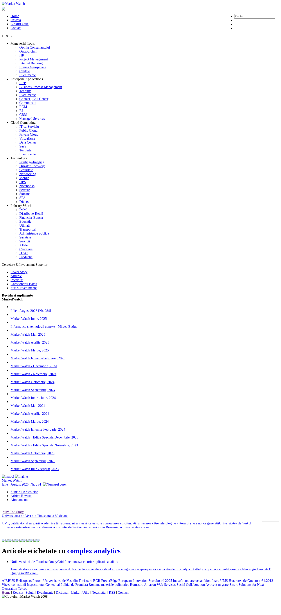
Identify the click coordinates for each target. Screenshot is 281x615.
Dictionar (62, 592)
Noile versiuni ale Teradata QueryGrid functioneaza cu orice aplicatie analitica (65, 562)
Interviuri (17, 280)
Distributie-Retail (31, 213)
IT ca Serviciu (29, 126)
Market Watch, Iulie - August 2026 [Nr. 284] (22, 482)
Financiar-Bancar (31, 217)
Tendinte (25, 91)
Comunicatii (27, 103)
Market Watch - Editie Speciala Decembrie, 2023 (44, 437)
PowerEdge (109, 580)
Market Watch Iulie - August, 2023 (35, 469)
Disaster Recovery (32, 166)
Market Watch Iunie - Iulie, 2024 (33, 398)
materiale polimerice (115, 584)
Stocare (24, 194)
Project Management (33, 59)
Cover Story (19, 272)
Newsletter (99, 592)
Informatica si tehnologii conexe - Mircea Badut (44, 326)
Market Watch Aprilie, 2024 (30, 413)
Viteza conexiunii (14, 584)
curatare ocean (194, 580)
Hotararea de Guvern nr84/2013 (251, 580)
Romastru (136, 584)
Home (15, 16)
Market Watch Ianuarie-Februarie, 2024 (38, 429)
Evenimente (27, 75)
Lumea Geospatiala (32, 67)
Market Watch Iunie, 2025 (29, 318)
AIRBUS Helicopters (17, 580)
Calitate (24, 71)
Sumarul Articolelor (24, 492)
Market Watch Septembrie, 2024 (33, 390)
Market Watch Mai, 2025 (28, 334)
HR (21, 55)
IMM (23, 209)
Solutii (29, 592)
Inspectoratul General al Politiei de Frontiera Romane (63, 584)
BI (21, 111)
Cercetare (25, 249)
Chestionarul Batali (24, 284)
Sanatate (25, 237)
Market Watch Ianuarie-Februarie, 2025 (38, 358)
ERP (22, 83)
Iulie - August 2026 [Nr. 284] (31, 311)
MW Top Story (13, 512)
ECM (23, 107)
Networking (27, 174)
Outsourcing (27, 51)
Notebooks (26, 186)
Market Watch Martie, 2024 (30, 421)
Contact (16, 28)
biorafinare (211, 580)
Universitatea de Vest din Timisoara (67, 580)
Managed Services (32, 118)
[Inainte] (21, 476)
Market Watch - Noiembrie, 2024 (33, 374)
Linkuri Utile (20, 24)
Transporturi (27, 229)
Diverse (24, 202)
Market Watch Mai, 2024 (28, 406)
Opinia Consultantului (34, 47)
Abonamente (19, 500)
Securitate (26, 170)
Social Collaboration (191, 584)
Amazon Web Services (160, 584)
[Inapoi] (8, 476)
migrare (223, 584)
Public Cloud (28, 130)
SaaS (22, 146)
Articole (16, 276)
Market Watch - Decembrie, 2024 (34, 366)
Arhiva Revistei (21, 496)
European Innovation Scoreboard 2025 (145, 580)
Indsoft (178, 580)
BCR (96, 580)
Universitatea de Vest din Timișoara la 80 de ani (35, 516)
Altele (23, 245)
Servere (24, 190)
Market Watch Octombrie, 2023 (32, 453)
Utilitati (24, 225)
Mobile (24, 178)
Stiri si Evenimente (24, 288)
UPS (22, 182)
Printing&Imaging (31, 162)
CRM (23, 114)
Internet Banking (31, 63)
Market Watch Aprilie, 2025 (30, 342)
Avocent (211, 584)
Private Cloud (28, 134)
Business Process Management (40, 87)
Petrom (37, 580)
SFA (22, 198)
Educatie (25, 221)
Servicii (24, 241)
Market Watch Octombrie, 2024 (32, 382)
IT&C (23, 253)
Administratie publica (34, 233)
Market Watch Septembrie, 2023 (33, 461)
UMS (224, 580)
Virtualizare (27, 138)
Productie (25, 257)
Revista (16, 20)
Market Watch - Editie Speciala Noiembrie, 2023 (44, 445)
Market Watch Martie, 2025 (30, 350)
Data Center (27, 142)
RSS (112, 592)
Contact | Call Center (33, 99)
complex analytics (94, 551)
